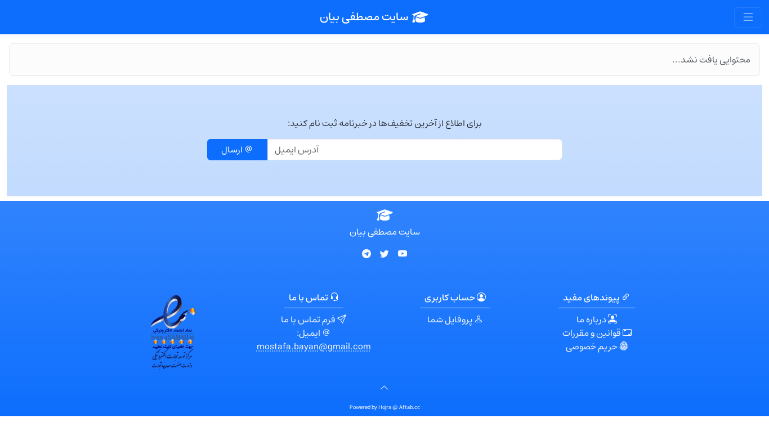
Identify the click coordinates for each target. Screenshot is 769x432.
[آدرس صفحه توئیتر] (384, 254)
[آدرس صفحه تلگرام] (366, 254)
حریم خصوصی (592, 346)
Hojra (385, 407)
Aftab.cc (409, 407)
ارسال (232, 150)
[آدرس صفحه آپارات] (402, 254)
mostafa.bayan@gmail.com (314, 346)
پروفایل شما (450, 319)
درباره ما (592, 319)
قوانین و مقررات (592, 333)
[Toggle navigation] (748, 17)
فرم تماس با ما (309, 319)
